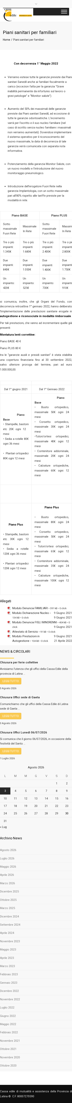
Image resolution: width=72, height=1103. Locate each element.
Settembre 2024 (10, 924)
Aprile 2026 (7, 875)
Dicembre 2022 (9, 991)
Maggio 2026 (8, 866)
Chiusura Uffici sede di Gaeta (20, 697)
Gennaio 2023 (8, 982)
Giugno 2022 (8, 1016)
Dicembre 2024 (9, 916)
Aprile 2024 (7, 933)
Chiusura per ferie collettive (19, 662)
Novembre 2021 (10, 1040)
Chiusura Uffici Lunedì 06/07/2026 (23, 732)
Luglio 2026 (7, 858)
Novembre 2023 (10, 941)
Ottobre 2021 (8, 1049)
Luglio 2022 (7, 1007)
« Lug (3, 827)
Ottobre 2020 (8, 1065)
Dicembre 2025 (9, 891)
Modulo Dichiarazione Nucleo (30, 613)
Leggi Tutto (10, 681)
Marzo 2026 (7, 883)
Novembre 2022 (10, 999)
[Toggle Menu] (64, 11)
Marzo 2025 (7, 908)
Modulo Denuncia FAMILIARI (30, 608)
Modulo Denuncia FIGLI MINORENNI (34, 622)
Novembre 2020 (10, 1057)
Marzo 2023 (7, 966)
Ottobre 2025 (8, 900)
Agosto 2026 (8, 850)
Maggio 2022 (8, 1024)
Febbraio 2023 (9, 974)
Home (6, 39)
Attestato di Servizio (25, 631)
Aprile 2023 (7, 958)
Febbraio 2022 (9, 1032)
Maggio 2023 (8, 949)
